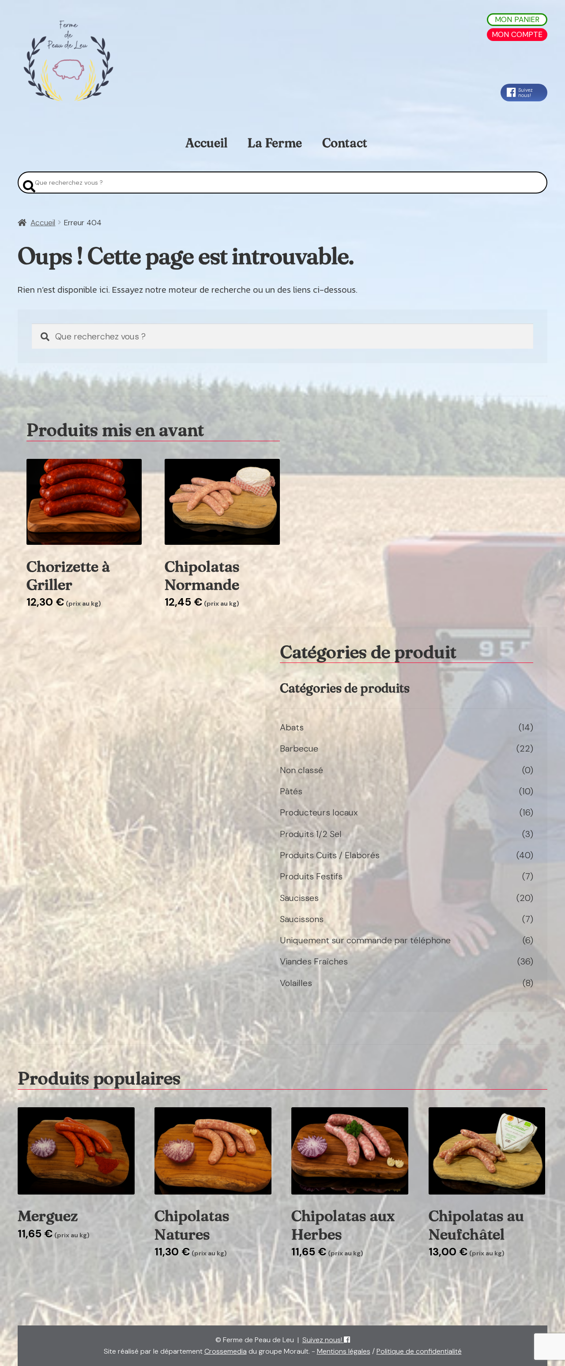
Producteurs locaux (319, 812)
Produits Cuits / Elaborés (330, 855)
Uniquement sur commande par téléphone (365, 940)
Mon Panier (517, 19)
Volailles (296, 983)
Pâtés (291, 791)
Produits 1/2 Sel (311, 834)
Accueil (206, 142)
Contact (344, 142)
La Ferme (274, 142)
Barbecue (299, 748)
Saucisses (299, 898)
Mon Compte (517, 34)
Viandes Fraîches (314, 961)
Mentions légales (343, 1351)
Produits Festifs (311, 876)
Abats (292, 727)
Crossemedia (225, 1351)
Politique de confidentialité (419, 1351)
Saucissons (302, 919)
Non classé (301, 770)
